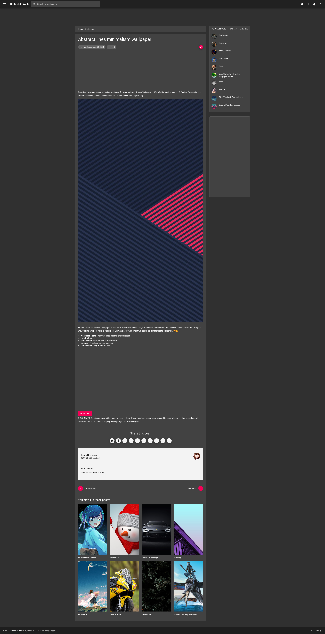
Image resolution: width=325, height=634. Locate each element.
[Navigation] (5, 4)
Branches (146, 615)
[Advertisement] (162, 17)
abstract (188, 327)
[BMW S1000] (124, 587)
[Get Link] (162, 440)
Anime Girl (82, 615)
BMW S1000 (115, 615)
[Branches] (156, 587)
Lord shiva (223, 58)
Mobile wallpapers (106, 331)
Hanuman (223, 43)
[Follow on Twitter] (302, 4)
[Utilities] (320, 4)
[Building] (188, 530)
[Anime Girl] (92, 587)
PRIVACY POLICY (33, 631)
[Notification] (314, 4)
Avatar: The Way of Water (185, 615)
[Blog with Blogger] (156, 440)
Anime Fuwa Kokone (87, 558)
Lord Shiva (223, 35)
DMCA (23, 631)
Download (85, 414)
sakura (222, 89)
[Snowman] (124, 530)
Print (113, 47)
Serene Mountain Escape (229, 105)
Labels (233, 29)
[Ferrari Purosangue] (156, 530)
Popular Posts (219, 29)
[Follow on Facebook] (308, 4)
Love (221, 66)
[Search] (34, 4)
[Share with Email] (150, 440)
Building (177, 558)
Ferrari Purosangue (151, 558)
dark (221, 82)
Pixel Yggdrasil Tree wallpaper (231, 97)
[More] (169, 440)
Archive (244, 29)
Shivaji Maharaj (225, 51)
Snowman (114, 558)
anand (94, 455)
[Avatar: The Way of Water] (188, 587)
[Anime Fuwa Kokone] (92, 530)
